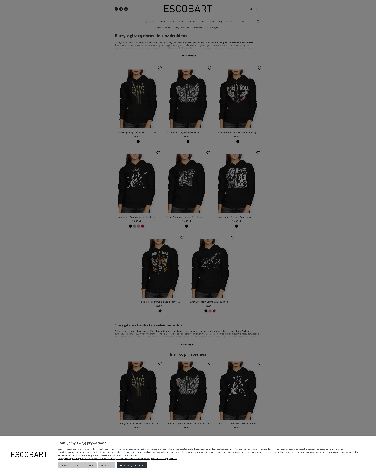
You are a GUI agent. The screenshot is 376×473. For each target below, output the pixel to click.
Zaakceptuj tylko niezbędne (77, 465)
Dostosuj (106, 465)
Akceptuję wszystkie (132, 465)
